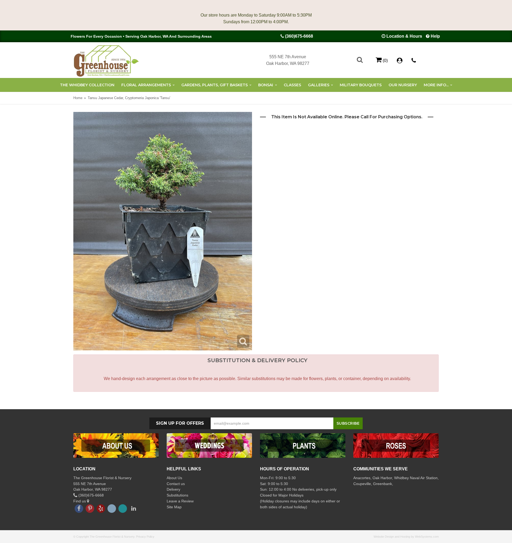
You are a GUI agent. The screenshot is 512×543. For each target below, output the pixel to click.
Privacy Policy (145, 536)
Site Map (174, 507)
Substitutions (177, 495)
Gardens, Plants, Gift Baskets (214, 85)
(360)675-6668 (299, 36)
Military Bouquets (361, 85)
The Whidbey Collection (87, 85)
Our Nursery (403, 85)
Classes (292, 85)
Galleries (318, 85)
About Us (174, 478)
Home (77, 98)
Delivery (173, 489)
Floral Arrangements (146, 85)
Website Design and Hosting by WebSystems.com (406, 536)
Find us (80, 501)
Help (435, 36)
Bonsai (265, 85)
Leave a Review (180, 501)
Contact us (176, 484)
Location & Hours (404, 36)
